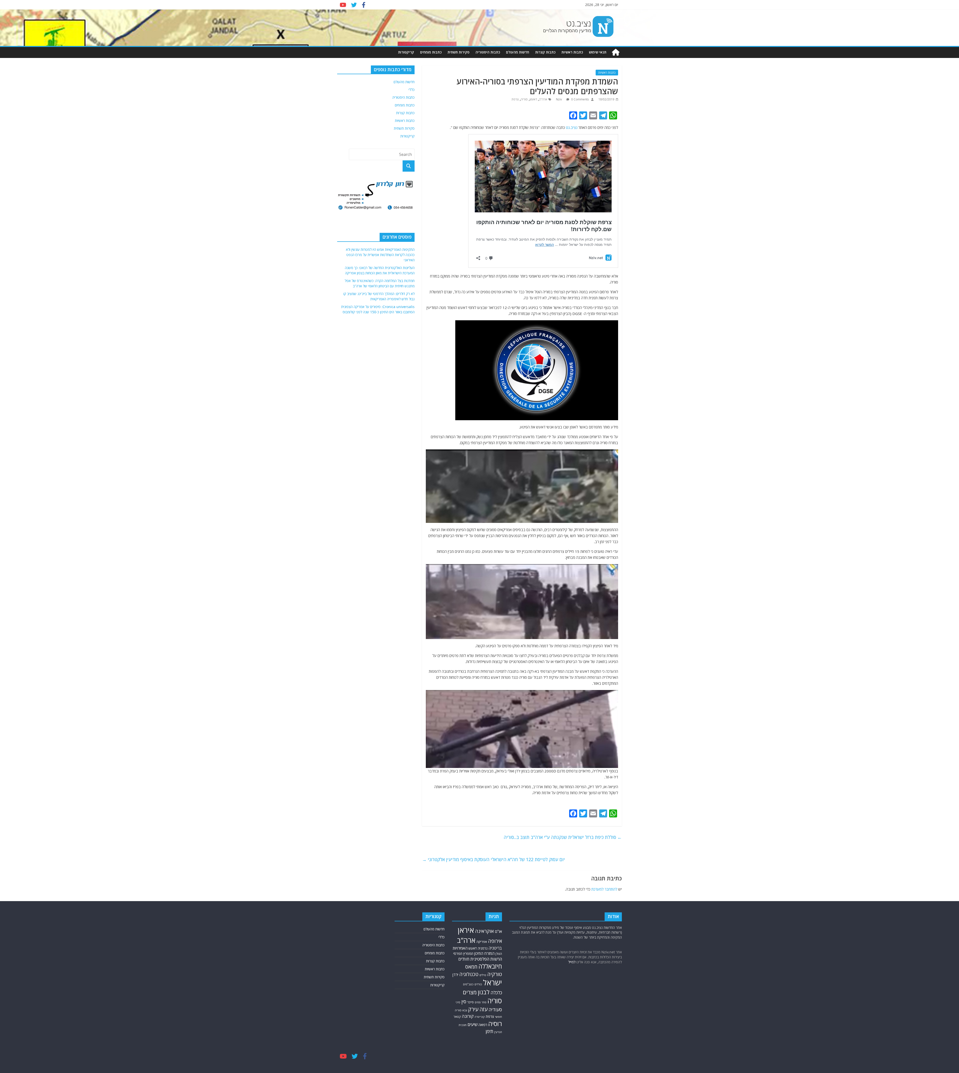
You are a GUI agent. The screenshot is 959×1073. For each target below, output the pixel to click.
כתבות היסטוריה (488, 52)
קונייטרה (480, 1017)
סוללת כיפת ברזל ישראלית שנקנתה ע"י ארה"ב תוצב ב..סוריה (563, 837)
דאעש (533, 99)
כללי (412, 89)
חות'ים (463, 959)
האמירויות (460, 948)
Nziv (559, 99)
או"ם (498, 931)
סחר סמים (480, 1002)
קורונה (468, 1016)
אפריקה (482, 941)
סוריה (524, 99)
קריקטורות (406, 52)
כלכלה (496, 993)
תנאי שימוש (597, 52)
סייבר (470, 1002)
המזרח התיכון (484, 953)
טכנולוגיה (469, 974)
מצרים (470, 992)
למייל (571, 962)
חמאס (471, 966)
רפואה (483, 1024)
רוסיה (495, 1023)
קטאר (457, 1017)
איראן (466, 930)
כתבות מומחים (431, 52)
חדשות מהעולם (517, 52)
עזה (483, 1009)
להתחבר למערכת (604, 889)
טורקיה (494, 974)
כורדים (478, 984)
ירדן (455, 974)
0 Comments (579, 99)
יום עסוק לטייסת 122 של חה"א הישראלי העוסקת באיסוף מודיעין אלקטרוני (493, 859)
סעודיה (495, 1009)
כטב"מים (468, 984)
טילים (483, 975)
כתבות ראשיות (572, 52)
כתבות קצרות (545, 52)
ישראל (492, 983)
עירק (473, 1009)
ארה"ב (543, 99)
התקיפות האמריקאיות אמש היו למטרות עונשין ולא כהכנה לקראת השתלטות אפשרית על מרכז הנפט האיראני (380, 257)
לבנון (483, 992)
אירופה (495, 941)
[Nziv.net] (615, 52)
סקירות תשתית (459, 52)
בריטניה (495, 948)
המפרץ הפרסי (463, 953)
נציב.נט (571, 127)
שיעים (473, 1024)
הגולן (498, 954)
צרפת (515, 99)
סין (463, 1001)
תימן (489, 1031)
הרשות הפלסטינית (486, 959)
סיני (458, 1002)
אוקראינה (484, 931)
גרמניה (482, 948)
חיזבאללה (490, 966)
